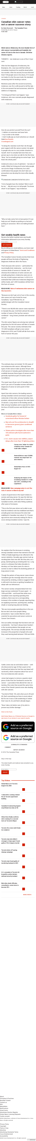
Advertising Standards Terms (9, 1132)
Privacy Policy (9, 253)
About (2, 1096)
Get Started (7, 245)
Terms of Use (4, 1128)
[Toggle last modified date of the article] (18, 30)
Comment (8, 747)
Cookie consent (5, 1116)
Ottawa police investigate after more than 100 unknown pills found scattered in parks (20, 433)
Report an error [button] (19, 750)
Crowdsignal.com (7, 141)
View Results (9, 139)
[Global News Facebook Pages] (12, 1004)
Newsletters (3, 1106)
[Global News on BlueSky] (12, 1094)
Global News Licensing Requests (10, 1114)
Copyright (3, 1126)
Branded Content (5, 1100)
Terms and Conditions (27, 250)
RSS (1, 1104)
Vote (3, 139)
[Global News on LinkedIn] (12, 1056)
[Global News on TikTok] (12, 1068)
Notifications (4, 1108)
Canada (3, 18)
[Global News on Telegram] (12, 1081)
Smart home (4, 1110)
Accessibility (4, 1136)
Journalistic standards (19, 744)
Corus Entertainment (6, 1134)
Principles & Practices (7, 1098)
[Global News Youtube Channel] (12, 1030)
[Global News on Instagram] (12, 1043)
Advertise (3, 1130)
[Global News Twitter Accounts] (12, 1017)
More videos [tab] (17, 414)
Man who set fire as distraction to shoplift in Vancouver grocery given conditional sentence (20, 424)
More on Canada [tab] (7, 414)
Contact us (3, 1102)
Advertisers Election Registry (9, 1112)
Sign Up (5, 772)
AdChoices (32, 1139)
